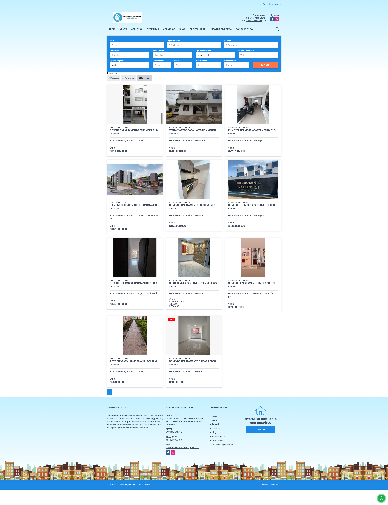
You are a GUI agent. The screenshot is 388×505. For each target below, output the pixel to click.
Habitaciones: (159, 61)
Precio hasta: (230, 61)
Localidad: (114, 51)
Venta (123, 29)
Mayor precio (145, 78)
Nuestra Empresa (221, 29)
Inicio (112, 29)
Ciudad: (227, 40)
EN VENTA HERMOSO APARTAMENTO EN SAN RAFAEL (253, 130)
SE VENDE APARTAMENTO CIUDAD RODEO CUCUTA (194, 361)
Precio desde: (201, 61)
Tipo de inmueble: (203, 51)
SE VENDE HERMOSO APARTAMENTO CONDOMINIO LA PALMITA (253, 205)
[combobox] (137, 45)
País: (112, 40)
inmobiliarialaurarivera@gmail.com (182, 447)
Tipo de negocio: (117, 61)
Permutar (153, 29)
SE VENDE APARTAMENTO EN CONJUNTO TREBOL (194, 205)
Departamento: (173, 40)
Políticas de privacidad (222, 444)
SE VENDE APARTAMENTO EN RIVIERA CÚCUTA (135, 130)
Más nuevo (114, 78)
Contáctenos (244, 29)
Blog (182, 29)
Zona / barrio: (158, 51)
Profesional (198, 29)
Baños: (177, 61)
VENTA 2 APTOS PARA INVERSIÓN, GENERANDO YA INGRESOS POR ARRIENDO (194, 130)
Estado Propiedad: (246, 51)
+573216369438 (258, 18)
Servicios (169, 29)
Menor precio (129, 78)
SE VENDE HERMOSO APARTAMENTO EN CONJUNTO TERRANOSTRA (135, 283)
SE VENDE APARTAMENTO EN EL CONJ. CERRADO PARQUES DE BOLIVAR (253, 283)
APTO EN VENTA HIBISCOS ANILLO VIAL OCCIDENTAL (135, 361)
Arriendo (137, 29)
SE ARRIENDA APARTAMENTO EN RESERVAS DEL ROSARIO (194, 283)
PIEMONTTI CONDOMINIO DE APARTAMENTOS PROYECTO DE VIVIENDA (135, 205)
